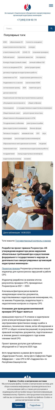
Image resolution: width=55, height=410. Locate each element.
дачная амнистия (9, 93)
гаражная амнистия (25, 57)
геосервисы (40, 57)
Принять (19, 405)
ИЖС (5, 42)
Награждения (8, 108)
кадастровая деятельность (31, 78)
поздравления (9, 154)
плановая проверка (40, 52)
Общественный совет (11, 113)
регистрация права (32, 67)
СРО (37, 133)
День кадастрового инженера (15, 128)
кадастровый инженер (12, 159)
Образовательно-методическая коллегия (19, 144)
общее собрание (34, 103)
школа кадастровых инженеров (27, 138)
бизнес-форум (35, 128)
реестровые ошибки (35, 123)
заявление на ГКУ (10, 78)
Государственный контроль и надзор (33, 241)
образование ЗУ (16, 42)
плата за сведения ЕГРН (12, 67)
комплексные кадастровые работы (34, 149)
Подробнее (35, 405)
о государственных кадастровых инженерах (34, 108)
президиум (7, 138)
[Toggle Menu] (51, 5)
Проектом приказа (11, 268)
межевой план (27, 133)
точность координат (34, 42)
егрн (44, 133)
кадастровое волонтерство (14, 47)
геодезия (42, 144)
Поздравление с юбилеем (13, 123)
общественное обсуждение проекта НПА (19, 118)
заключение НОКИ (33, 83)
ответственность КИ (11, 52)
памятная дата (35, 88)
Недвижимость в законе (13, 83)
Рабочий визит (9, 57)
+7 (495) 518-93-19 (27, 20)
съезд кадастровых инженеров (30, 154)
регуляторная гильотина (33, 113)
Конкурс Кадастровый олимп (14, 62)
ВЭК (24, 88)
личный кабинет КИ (37, 62)
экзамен (27, 159)
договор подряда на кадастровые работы (20, 72)
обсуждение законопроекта (14, 103)
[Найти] (51, 28)
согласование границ (11, 88)
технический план (10, 149)
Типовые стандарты (11, 133)
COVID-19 (26, 52)
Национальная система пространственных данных (23, 98)
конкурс (32, 47)
